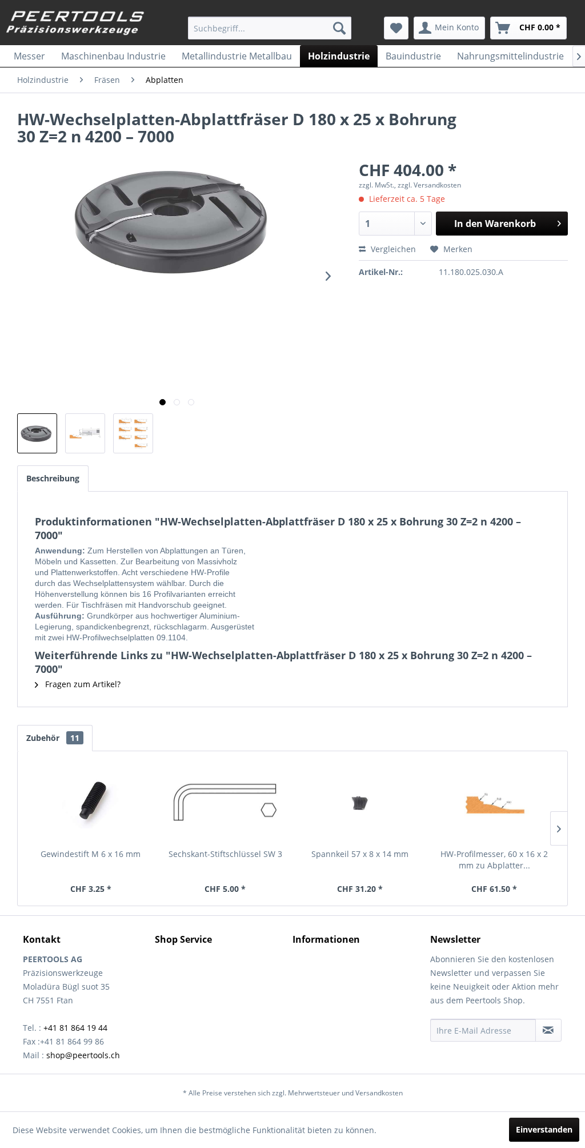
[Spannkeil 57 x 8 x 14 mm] (360, 803)
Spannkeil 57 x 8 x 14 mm (359, 853)
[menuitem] (270, 28)
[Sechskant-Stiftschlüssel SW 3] (225, 803)
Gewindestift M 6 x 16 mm (91, 853)
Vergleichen (392, 249)
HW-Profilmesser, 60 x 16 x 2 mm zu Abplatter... (494, 859)
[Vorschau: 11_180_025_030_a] (37, 433)
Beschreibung (52, 478)
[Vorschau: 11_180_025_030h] (85, 433)
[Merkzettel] (396, 28)
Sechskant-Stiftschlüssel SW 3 (225, 853)
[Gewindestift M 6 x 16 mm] (91, 803)
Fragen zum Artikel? (82, 684)
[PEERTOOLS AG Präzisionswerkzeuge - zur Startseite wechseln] (75, 24)
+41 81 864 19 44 (75, 1027)
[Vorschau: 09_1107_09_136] (133, 433)
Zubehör (52, 737)
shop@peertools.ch (83, 1055)
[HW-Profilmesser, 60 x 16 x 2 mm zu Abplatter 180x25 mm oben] (494, 803)
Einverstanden (544, 1129)
